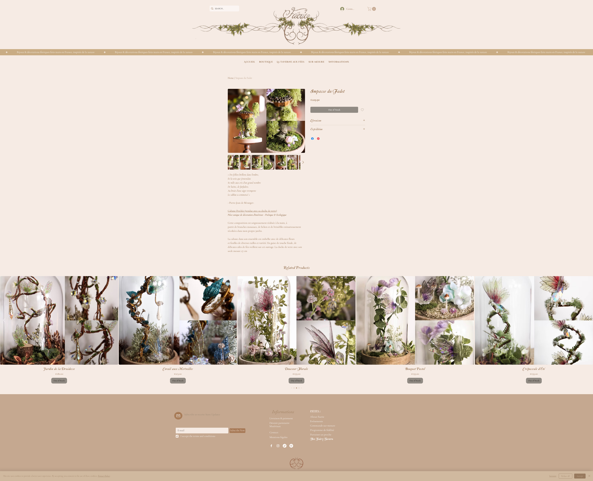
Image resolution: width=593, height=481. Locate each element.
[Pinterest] (291, 446)
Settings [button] (552, 476)
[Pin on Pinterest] (318, 138)
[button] (372, 9)
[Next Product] (589, 320)
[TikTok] (284, 446)
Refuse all (565, 476)
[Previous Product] (4, 320)
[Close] (589, 476)
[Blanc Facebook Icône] (271, 446)
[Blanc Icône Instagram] (278, 446)
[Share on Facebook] (312, 138)
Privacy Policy (104, 476)
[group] (296, 330)
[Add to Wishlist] (362, 110)
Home (231, 78)
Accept (580, 476)
